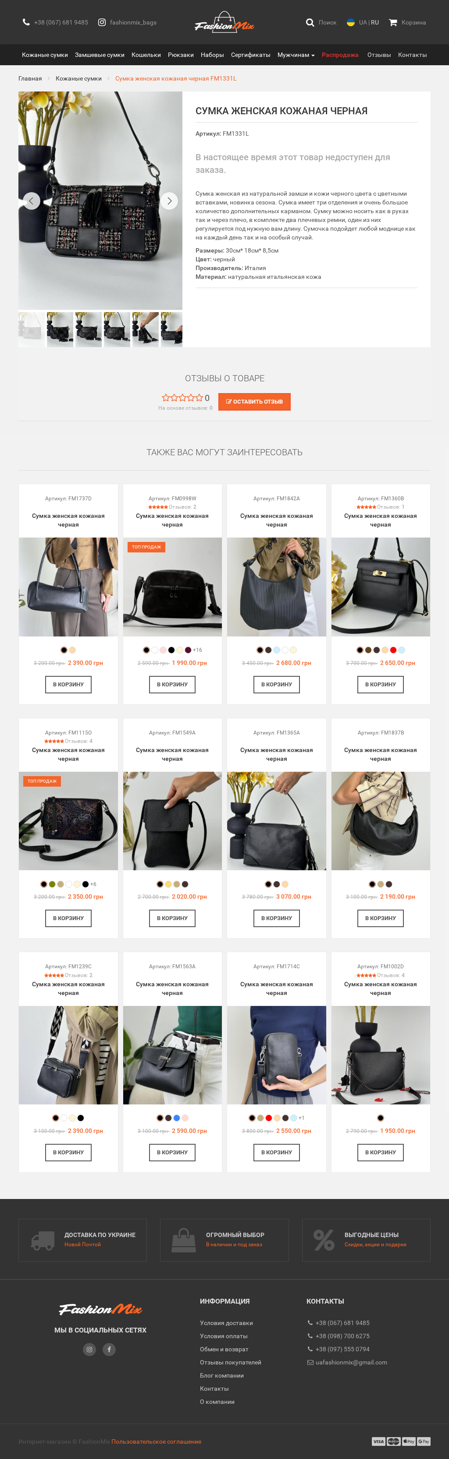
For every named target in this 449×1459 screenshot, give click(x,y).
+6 (93, 884)
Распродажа (340, 54)
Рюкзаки (181, 54)
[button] (321, 22)
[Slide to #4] (145, 329)
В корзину (68, 684)
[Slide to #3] (117, 329)
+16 (197, 650)
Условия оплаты (224, 1335)
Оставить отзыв (257, 401)
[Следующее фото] (169, 201)
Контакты (412, 54)
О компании (217, 1401)
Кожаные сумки (45, 54)
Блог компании (222, 1375)
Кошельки (146, 54)
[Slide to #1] (31, 329)
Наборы (212, 54)
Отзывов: (182, 507)
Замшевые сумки (100, 54)
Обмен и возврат (224, 1349)
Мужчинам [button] (294, 54)
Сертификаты (251, 54)
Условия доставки (226, 1322)
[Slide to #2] (88, 329)
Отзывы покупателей (230, 1362)
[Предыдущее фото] (31, 201)
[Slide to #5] (174, 329)
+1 (302, 1118)
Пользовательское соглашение (156, 1441)
